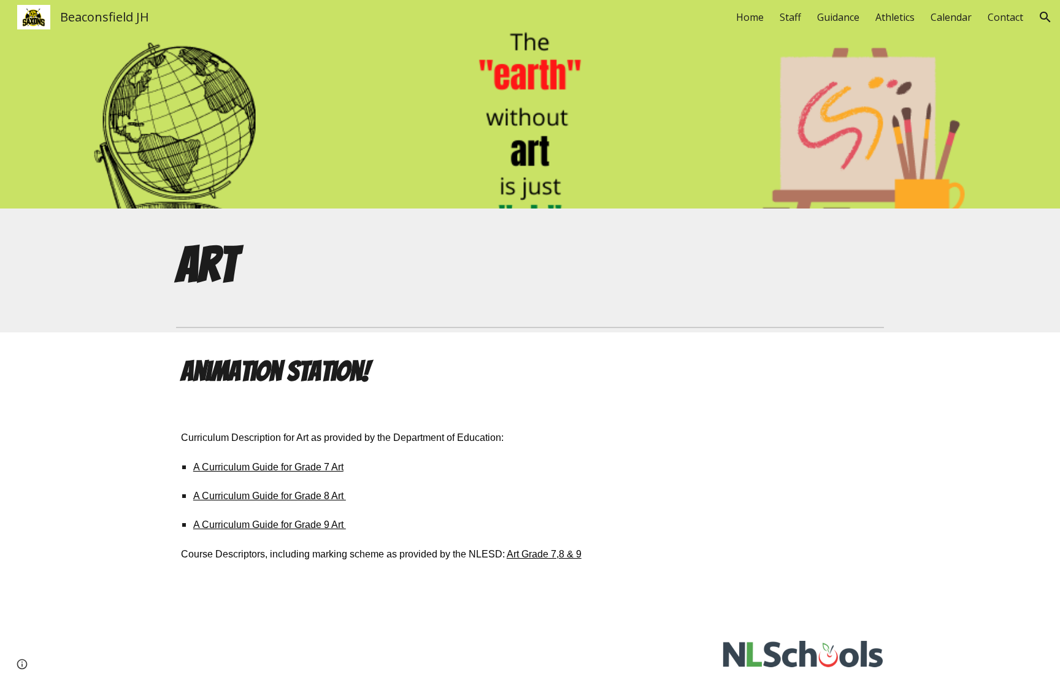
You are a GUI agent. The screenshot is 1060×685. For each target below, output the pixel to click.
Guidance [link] (838, 17)
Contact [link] (1005, 17)
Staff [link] (790, 17)
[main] (257, 265)
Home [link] (750, 17)
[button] (1045, 17)
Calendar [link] (951, 17)
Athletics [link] (895, 17)
